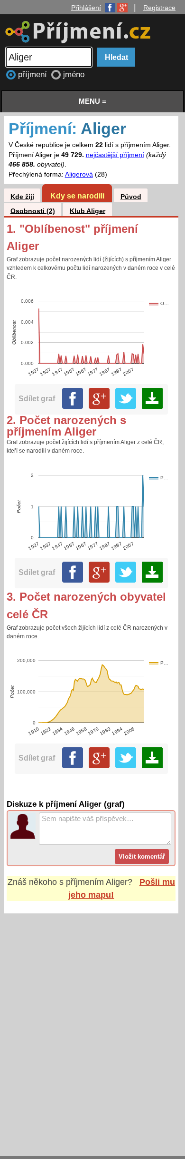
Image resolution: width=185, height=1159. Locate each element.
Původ (130, 196)
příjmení (33, 74)
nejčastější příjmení (115, 154)
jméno (73, 74)
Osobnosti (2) (32, 210)
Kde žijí (22, 196)
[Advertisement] (92, 1026)
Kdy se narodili (77, 195)
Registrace (159, 7)
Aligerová (79, 174)
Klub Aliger (87, 210)
